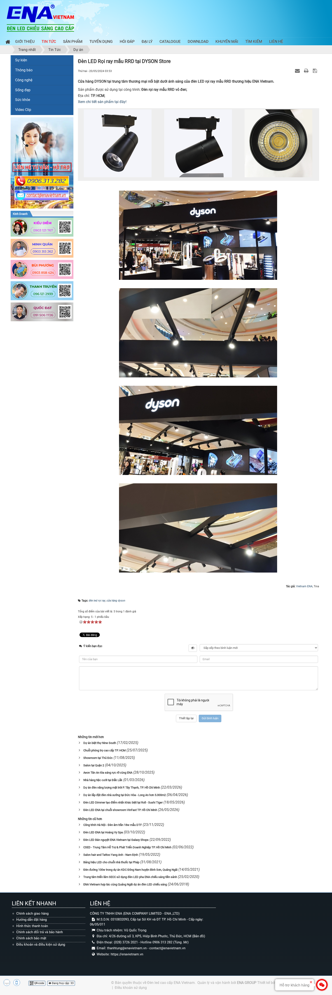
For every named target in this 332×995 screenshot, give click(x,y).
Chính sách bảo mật (31, 938)
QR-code (38, 983)
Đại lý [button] (147, 41)
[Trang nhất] (7, 42)
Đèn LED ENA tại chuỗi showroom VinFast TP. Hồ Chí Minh (120, 810)
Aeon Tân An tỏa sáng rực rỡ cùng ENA (107, 772)
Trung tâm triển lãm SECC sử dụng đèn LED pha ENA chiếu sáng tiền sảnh (130, 877)
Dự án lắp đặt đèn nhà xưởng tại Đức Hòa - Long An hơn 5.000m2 (124, 795)
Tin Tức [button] (49, 41)
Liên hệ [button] (276, 41)
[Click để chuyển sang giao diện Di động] (16, 982)
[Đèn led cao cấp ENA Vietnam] (40, 18)
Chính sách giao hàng (32, 913)
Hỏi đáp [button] (127, 41)
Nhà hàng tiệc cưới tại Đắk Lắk (102, 780)
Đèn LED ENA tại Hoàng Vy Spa (103, 832)
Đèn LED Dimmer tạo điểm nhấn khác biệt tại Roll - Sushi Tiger (123, 802)
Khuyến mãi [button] (226, 41)
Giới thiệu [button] (25, 41)
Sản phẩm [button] (72, 41)
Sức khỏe (22, 100)
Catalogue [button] (170, 41)
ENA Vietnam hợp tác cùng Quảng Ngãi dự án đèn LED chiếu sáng (125, 884)
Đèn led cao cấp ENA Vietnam (171, 983)
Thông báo (24, 70)
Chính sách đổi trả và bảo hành (39, 932)
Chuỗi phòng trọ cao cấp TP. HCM (104, 750)
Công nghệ (23, 80)
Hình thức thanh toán (32, 926)
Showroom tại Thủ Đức (98, 758)
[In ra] (307, 71)
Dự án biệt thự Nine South (99, 743)
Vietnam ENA (304, 586)
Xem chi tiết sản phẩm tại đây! (102, 102)
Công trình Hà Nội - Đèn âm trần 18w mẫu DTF (112, 825)
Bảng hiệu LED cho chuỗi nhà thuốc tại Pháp (111, 862)
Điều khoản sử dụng (131, 987)
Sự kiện (21, 60)
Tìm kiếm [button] (253, 41)
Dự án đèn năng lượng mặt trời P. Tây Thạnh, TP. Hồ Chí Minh (121, 787)
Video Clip (23, 110)
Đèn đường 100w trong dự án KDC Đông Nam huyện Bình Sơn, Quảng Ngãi (130, 869)
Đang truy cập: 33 (62, 983)
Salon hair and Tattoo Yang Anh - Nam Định (110, 854)
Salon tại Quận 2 (93, 765)
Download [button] (198, 41)
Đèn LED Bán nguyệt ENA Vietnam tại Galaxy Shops (116, 840)
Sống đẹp (22, 90)
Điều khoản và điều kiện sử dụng (40, 944)
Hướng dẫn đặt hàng (31, 920)
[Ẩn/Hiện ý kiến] (193, 648)
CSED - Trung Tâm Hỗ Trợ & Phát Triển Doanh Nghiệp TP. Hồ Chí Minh (127, 847)
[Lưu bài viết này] (315, 71)
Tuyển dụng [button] (101, 41)
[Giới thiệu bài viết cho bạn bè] (298, 71)
